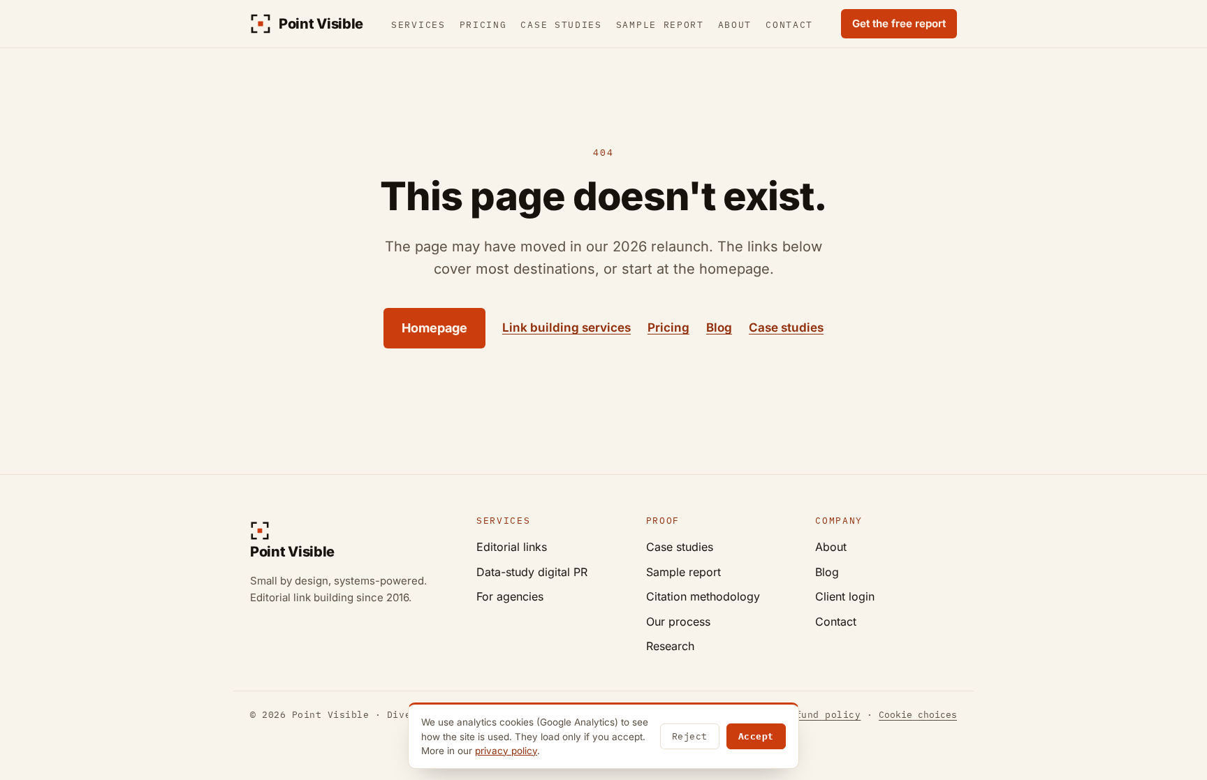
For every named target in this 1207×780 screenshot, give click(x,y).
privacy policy (506, 750)
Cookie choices (918, 715)
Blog (719, 327)
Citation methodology (703, 596)
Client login (845, 596)
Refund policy (822, 715)
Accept (756, 736)
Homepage (434, 328)
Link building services (566, 327)
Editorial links (511, 547)
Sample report (660, 25)
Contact (789, 25)
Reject (690, 736)
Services (418, 25)
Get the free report (899, 23)
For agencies (509, 596)
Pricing (483, 25)
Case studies (560, 25)
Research (670, 646)
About (735, 25)
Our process (678, 621)
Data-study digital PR (531, 572)
